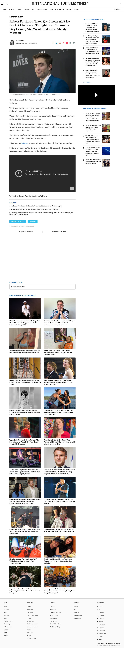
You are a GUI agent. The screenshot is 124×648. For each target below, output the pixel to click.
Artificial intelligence (32, 624)
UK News (11, 9)
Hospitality (30, 609)
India (75, 609)
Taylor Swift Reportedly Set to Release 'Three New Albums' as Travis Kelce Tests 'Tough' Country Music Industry (24, 442)
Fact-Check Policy (55, 627)
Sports (5, 632)
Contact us (53, 609)
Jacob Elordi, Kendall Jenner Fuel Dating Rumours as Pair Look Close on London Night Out (58, 561)
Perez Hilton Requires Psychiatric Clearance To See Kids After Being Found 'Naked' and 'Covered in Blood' (93, 62)
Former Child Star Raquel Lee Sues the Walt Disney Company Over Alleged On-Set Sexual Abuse (25, 382)
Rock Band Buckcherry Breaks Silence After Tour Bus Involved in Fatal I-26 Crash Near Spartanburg (24, 531)
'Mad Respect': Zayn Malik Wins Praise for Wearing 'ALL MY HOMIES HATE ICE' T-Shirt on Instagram (93, 39)
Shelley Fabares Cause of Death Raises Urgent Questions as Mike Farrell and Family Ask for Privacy (24, 412)
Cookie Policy (54, 618)
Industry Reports (31, 638)
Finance (29, 618)
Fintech (29, 635)
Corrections (53, 621)
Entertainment (59, 9)
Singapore (76, 612)
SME (33, 9)
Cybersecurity (30, 621)
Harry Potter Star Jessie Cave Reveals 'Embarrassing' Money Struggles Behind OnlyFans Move (58, 352)
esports (29, 629)
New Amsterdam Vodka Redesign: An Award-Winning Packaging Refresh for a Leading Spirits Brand (93, 151)
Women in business (32, 627)
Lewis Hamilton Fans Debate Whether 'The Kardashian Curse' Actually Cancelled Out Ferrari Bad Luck (58, 412)
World (4, 9)
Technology (7, 624)
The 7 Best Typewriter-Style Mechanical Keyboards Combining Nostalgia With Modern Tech (92, 139)
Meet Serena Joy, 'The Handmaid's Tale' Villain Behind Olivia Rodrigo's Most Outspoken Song (23, 561)
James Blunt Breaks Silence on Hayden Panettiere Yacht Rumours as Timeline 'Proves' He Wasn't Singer (93, 73)
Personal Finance (42, 9)
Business (26, 9)
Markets (19, 9)
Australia (76, 606)
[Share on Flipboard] (63, 43)
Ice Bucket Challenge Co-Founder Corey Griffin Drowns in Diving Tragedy (36, 206)
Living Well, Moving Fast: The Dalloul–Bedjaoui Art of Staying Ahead (93, 161)
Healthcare (30, 612)
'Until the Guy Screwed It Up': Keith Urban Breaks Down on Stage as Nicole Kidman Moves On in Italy (58, 382)
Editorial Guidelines (59, 232)
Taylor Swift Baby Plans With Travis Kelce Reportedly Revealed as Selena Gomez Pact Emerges (24, 591)
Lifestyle (68, 9)
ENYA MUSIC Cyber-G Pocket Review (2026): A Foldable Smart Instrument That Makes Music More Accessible (93, 117)
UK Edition (117, 9)
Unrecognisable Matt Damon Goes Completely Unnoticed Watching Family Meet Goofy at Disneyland (59, 591)
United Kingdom (78, 615)
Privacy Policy (54, 615)
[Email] (70, 43)
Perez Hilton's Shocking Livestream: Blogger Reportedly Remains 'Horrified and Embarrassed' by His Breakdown (59, 323)
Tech (51, 9)
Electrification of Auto (32, 615)
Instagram (24, 143)
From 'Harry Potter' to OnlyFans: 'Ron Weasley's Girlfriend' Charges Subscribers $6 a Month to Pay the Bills (59, 442)
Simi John (21, 41)
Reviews (76, 9)
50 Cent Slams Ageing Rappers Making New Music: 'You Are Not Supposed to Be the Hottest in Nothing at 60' (24, 323)
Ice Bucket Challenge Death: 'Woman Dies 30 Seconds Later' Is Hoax (34, 209)
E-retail (29, 606)
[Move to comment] (74, 43)
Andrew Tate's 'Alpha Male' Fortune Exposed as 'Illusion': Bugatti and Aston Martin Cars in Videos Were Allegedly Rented (24, 472)
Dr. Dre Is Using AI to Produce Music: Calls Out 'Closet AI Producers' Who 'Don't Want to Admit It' (59, 501)
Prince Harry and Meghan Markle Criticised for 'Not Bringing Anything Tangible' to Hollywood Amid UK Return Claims (25, 501)
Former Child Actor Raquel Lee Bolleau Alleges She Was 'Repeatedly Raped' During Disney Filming (92, 27)
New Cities (30, 632)
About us (52, 606)
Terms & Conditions (55, 612)
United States (77, 618)
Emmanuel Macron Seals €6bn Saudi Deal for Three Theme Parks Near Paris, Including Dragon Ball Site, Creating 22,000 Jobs (59, 472)
